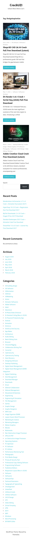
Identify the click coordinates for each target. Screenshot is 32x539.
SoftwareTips (9, 478)
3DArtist (8, 294)
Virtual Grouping (10, 505)
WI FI (6, 511)
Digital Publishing (10, 374)
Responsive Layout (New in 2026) (16, 470)
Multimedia (8, 430)
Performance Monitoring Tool (14, 452)
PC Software (20, 147)
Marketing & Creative (12, 420)
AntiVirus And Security (12, 328)
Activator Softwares (11, 302)
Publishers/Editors (11, 468)
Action (7, 299)
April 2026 (8, 267)
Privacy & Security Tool (12, 460)
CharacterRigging (10, 345)
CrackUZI (16, 5)
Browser (8, 342)
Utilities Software (10, 495)
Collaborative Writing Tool (13, 347)
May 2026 (8, 265)
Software (15, 92)
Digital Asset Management (13, 366)
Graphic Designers (11, 409)
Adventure (8, 310)
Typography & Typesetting (13, 484)
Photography (6, 149)
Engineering (9, 395)
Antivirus (8, 326)
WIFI (6, 513)
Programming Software (12, 465)
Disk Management (11, 377)
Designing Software (11, 361)
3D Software (15, 42)
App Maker (8, 331)
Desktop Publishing (18, 144)
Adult (7, 307)
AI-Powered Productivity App (14, 318)
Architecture (9, 334)
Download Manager (11, 379)
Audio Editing (9, 336)
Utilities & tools (10, 492)
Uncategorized (9, 486)
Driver (7, 385)
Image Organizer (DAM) (12, 414)
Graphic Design (10, 406)
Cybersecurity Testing (12, 355)
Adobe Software (10, 304)
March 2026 (9, 270)
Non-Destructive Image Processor (16, 433)
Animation (8, 323)
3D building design (11, 286)
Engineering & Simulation (13, 398)
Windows (5, 45)
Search (5, 183)
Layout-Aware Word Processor (15, 417)
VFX (6, 500)
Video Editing (9, 503)
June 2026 (8, 262)
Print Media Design (11, 457)
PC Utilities (8, 449)
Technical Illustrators (11, 481)
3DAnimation (9, 291)
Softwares (22, 42)
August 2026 (9, 257)
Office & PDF (9, 436)
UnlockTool (8, 489)
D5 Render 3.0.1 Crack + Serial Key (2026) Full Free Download (15, 99)
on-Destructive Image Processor (15, 438)
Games (7, 403)
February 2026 (10, 273)
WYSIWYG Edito (10, 521)
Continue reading (9, 67)
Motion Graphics (12, 147)
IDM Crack (8, 411)
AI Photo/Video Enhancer (13, 312)
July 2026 (8, 259)
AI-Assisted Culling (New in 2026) (16, 315)
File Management (10, 401)
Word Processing (10, 519)
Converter (8, 350)
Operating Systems (11, 441)
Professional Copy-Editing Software (16, 462)
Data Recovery (9, 358)
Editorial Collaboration (12, 387)
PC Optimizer (9, 444)
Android (7, 320)
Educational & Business (12, 393)
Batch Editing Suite (11, 339)
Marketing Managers (12, 422)
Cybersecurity (9, 353)
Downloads (8, 382)
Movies (7, 428)
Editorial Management (12, 390)
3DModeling (9, 296)
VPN (6, 508)
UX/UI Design (20, 149)
